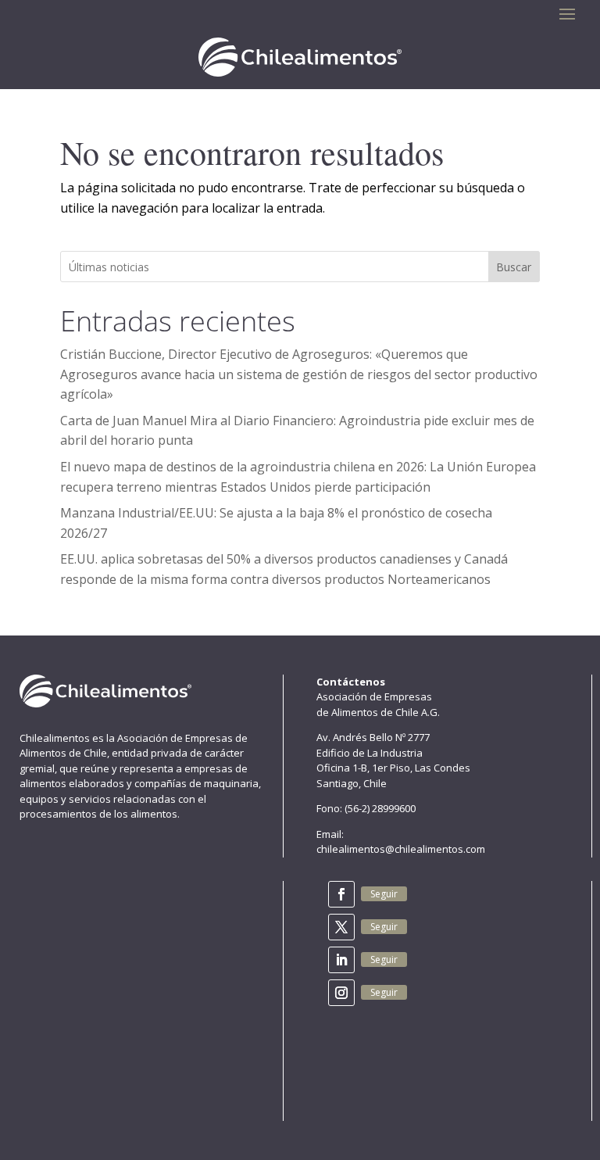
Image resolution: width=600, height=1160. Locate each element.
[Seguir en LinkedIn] (341, 960)
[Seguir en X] (341, 927)
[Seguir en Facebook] (341, 894)
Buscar (513, 267)
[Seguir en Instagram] (341, 992)
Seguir (384, 893)
